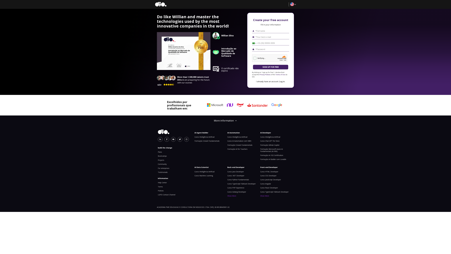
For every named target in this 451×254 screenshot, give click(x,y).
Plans (160, 152)
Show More (231, 196)
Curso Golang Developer (236, 192)
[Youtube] (173, 139)
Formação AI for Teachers (237, 149)
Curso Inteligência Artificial (204, 137)
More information (224, 120)
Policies (161, 191)
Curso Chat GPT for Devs (270, 141)
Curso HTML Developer (269, 172)
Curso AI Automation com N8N (239, 141)
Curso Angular (265, 184)
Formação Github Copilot (269, 145)
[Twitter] (180, 139)
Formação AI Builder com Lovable (273, 159)
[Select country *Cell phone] (253, 43)
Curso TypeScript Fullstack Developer (241, 184)
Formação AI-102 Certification (271, 155)
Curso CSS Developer (268, 176)
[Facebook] (166, 139)
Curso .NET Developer (235, 176)
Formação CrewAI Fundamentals (207, 141)
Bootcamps (162, 156)
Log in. (282, 81)
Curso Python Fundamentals (238, 180)
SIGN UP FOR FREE (270, 67)
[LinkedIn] (160, 139)
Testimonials (163, 172)
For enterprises (163, 168)
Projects (161, 160)
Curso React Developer (269, 188)
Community (162, 164)
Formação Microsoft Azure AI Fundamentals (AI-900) (271, 150)
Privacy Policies (265, 74)
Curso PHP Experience (235, 188)
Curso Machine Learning (203, 176)
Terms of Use (280, 74)
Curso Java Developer (235, 172)
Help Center (162, 182)
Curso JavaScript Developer (270, 180)
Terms (160, 187)
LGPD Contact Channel (166, 195)
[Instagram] (186, 139)
